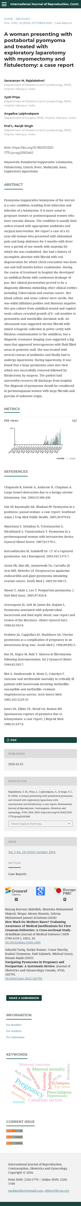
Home (8, 18)
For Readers (14, 1025)
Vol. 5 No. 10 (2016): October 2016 (28, 23)
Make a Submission (24, 998)
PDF (13, 740)
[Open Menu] (4, 4)
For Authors (14, 1031)
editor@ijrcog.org (56, 1191)
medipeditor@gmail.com (25, 1191)
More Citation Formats (26, 823)
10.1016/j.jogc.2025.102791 (23, 978)
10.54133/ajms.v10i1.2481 (23, 942)
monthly (60, 458)
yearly (72, 458)
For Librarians (15, 1037)
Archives (23, 18)
